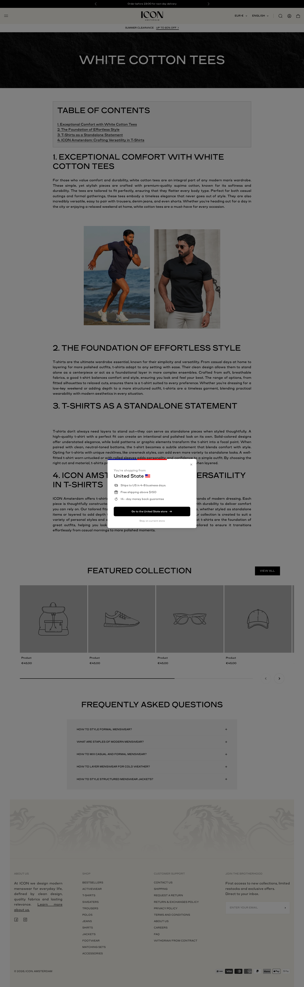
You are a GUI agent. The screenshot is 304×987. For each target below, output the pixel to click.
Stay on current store (152, 521)
